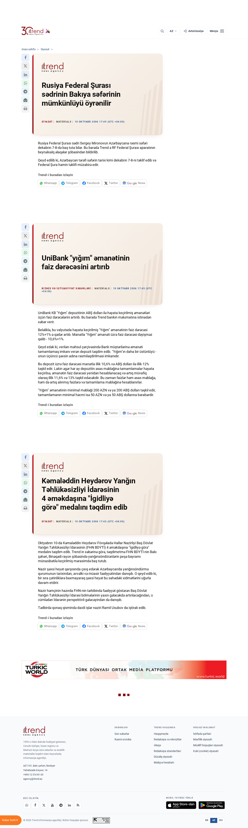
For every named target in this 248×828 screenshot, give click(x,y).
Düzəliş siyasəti (163, 756)
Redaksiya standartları (167, 751)
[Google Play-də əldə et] (212, 805)
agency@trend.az (32, 778)
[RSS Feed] (77, 805)
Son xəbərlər (122, 733)
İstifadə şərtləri (202, 733)
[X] (43, 805)
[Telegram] (60, 805)
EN (206, 820)
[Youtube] (52, 805)
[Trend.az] (36, 31)
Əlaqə (157, 745)
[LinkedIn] (69, 805)
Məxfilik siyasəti (202, 739)
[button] (25, 57)
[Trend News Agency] (34, 731)
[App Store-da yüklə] (181, 805)
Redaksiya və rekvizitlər (168, 739)
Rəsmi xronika (123, 739)
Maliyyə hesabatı (164, 762)
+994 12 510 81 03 (33, 774)
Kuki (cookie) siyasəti (205, 751)
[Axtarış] (162, 31)
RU (221, 820)
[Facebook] (35, 805)
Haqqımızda (161, 733)
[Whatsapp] (26, 805)
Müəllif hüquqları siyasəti (208, 745)
